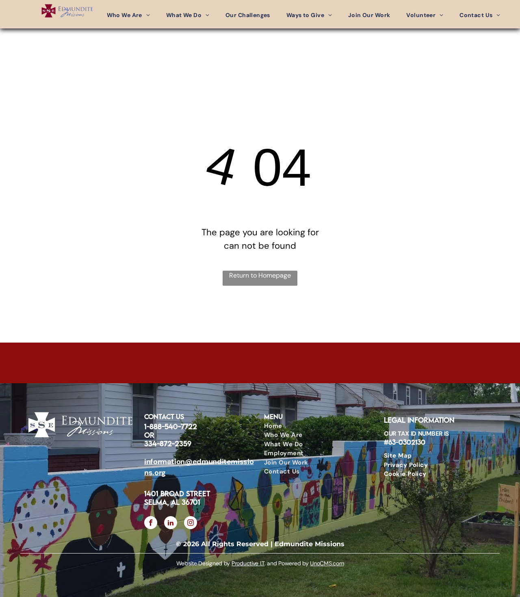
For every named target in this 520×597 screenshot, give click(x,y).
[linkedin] (170, 523)
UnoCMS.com (327, 563)
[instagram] (190, 523)
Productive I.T (248, 563)
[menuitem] (128, 15)
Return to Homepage (260, 275)
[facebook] (150, 523)
